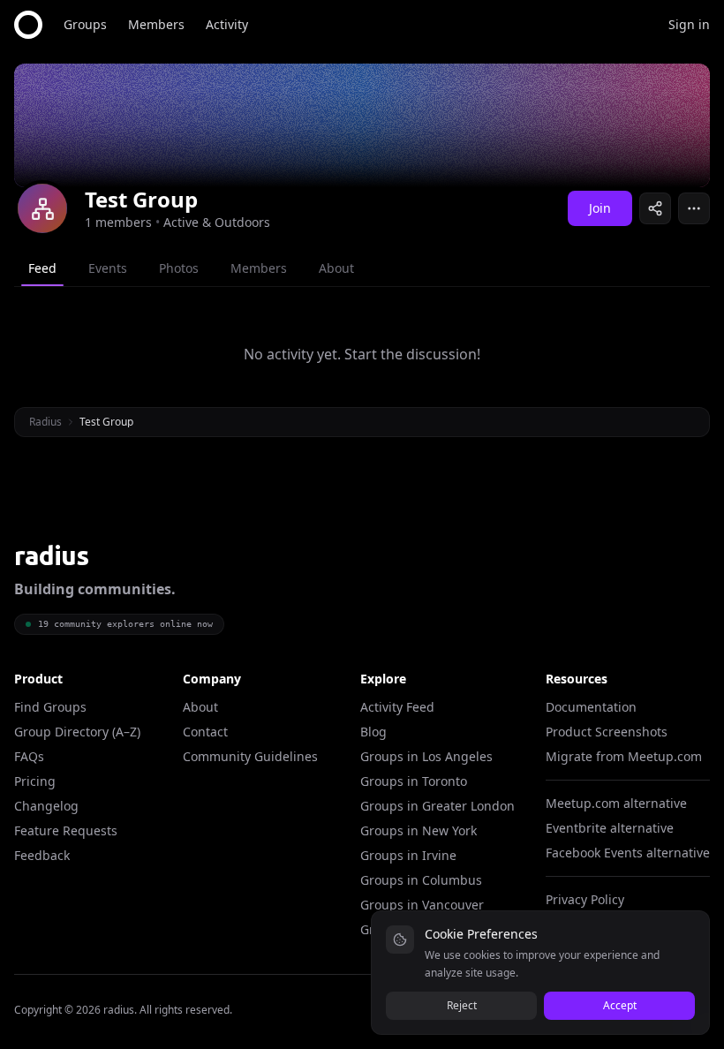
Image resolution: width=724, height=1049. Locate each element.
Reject (462, 1005)
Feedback (42, 855)
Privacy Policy (585, 899)
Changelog (46, 805)
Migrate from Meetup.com (624, 756)
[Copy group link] (655, 208)
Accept (620, 1005)
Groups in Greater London (437, 805)
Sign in (689, 24)
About (200, 706)
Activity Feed (397, 706)
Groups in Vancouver (422, 904)
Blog (373, 731)
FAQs (29, 756)
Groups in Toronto (413, 781)
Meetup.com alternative (616, 803)
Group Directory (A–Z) (77, 731)
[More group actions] (694, 208)
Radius (45, 421)
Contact (205, 731)
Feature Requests (65, 830)
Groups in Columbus (421, 880)
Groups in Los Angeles (426, 756)
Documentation (591, 706)
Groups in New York (418, 830)
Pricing (35, 781)
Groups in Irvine (408, 855)
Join (600, 208)
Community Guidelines (250, 756)
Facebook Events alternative (628, 852)
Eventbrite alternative (610, 827)
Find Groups (50, 706)
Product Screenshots (606, 731)
